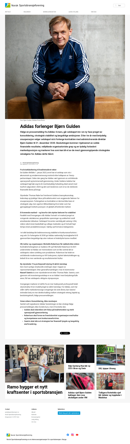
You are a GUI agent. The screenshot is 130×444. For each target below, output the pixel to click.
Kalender (27, 12)
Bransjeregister (49, 12)
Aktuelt (8, 12)
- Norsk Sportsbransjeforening (30, 163)
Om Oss (93, 12)
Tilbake (66, 333)
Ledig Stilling (73, 12)
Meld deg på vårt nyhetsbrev (69, 413)
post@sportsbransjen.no (12, 412)
